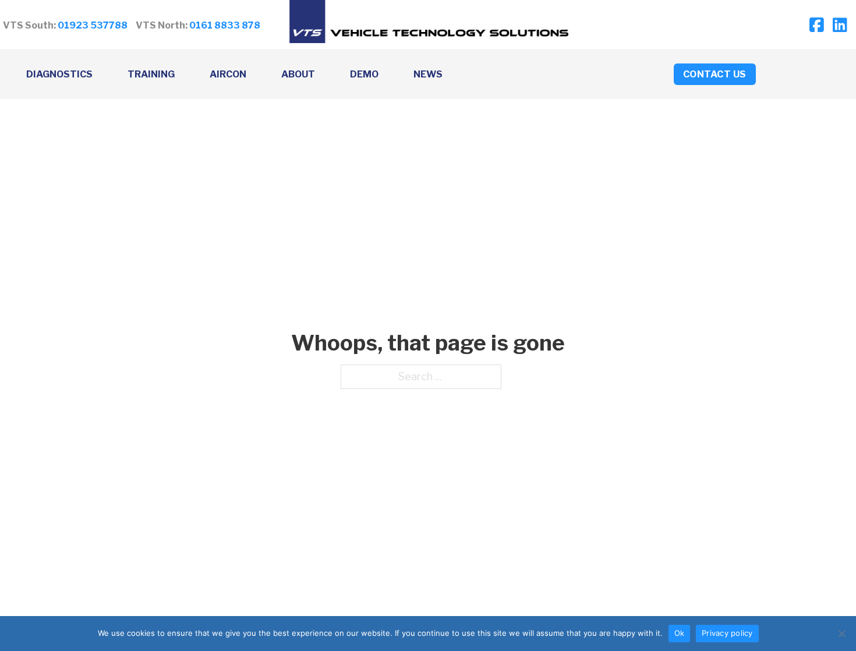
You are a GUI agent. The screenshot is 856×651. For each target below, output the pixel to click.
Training (151, 74)
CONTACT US (715, 74)
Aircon (228, 74)
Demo (364, 74)
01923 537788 (93, 25)
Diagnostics (59, 74)
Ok (679, 633)
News (428, 74)
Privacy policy (727, 633)
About (298, 74)
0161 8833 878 (224, 25)
